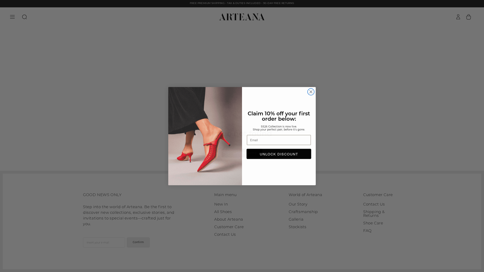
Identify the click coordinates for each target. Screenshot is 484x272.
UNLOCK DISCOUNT (279, 153)
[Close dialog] (311, 91)
